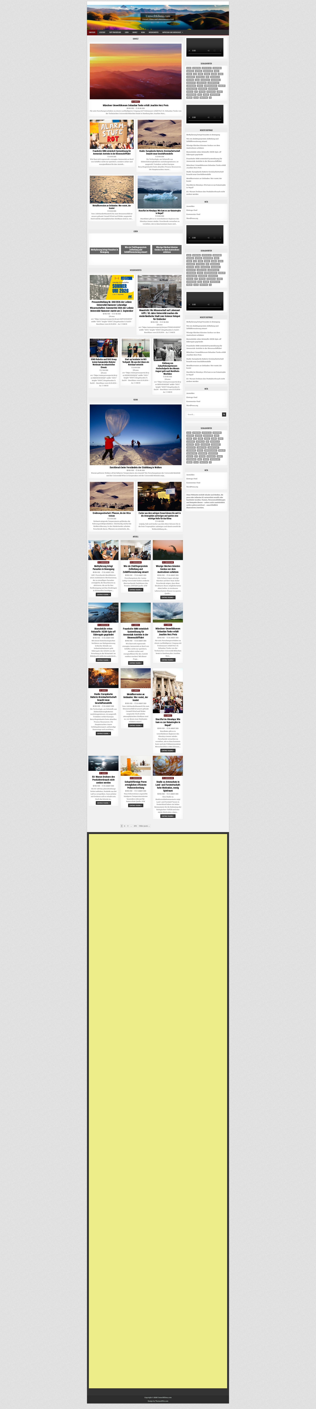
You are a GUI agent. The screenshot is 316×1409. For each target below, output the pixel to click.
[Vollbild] (223, 58)
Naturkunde (203, 92)
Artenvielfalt (206, 71)
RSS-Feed (131, 108)
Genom (220, 77)
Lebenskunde (104, 562)
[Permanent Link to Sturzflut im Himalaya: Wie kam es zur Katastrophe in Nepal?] (160, 192)
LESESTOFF (102, 32)
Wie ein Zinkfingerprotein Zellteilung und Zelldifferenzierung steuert (104, 249)
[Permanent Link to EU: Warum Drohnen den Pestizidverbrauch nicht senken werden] (103, 763)
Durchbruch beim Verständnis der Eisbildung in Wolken (136, 467)
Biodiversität (208, 74)
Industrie (190, 83)
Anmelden (190, 212)
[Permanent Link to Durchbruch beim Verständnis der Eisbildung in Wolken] (136, 434)
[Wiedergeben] (189, 58)
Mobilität (222, 89)
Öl (210, 101)
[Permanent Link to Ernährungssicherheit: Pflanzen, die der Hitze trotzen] (112, 496)
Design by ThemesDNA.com (158, 1401)
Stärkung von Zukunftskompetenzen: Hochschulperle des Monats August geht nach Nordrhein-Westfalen (167, 368)
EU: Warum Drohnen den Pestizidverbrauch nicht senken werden (103, 779)
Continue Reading (104, 594)
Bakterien (190, 74)
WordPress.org (192, 224)
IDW (207, 80)
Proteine (202, 95)
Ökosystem (203, 101)
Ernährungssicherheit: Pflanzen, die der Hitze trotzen (112, 514)
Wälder (189, 101)
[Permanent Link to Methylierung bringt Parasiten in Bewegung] (103, 550)
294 (135, 826)
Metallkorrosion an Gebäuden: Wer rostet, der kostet (112, 207)
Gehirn (214, 77)
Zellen (196, 101)
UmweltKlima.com (158, 16)
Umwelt (134, 32)
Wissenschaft (215, 98)
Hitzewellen (200, 80)
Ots (196, 95)
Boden (217, 74)
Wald (199, 98)
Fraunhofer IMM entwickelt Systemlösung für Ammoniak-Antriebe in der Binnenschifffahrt (112, 152)
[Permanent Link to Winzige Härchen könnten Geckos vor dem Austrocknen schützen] (168, 550)
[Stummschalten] (219, 58)
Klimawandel (216, 83)
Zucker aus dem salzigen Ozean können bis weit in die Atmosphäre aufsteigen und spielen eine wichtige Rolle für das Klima (159, 516)
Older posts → (144, 826)
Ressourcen (211, 95)
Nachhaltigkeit (192, 92)
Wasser (206, 98)
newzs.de (190, 95)
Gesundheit (190, 80)
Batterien (199, 74)
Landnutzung (201, 86)
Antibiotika (196, 71)
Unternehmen (191, 98)
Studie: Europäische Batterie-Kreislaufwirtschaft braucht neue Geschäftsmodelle (159, 152)
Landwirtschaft (213, 86)
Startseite (92, 32)
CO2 (195, 77)
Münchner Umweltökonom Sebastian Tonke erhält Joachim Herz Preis (135, 105)
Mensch (200, 89)
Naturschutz (213, 92)
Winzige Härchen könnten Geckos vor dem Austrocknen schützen (135, 249)
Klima (143, 32)
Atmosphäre (217, 71)
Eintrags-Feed (191, 216)
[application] (206, 49)
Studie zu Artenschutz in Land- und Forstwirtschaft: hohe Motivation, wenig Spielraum (168, 786)
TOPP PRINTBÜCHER (115, 32)
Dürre (200, 77)
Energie (207, 77)
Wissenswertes (153, 32)
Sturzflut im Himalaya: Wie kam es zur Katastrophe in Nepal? (159, 212)
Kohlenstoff (191, 86)
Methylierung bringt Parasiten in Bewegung (103, 568)
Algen (189, 71)
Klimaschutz (205, 83)
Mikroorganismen (211, 89)
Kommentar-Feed (193, 220)
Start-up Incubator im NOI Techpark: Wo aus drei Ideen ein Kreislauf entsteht (135, 362)
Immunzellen (215, 80)
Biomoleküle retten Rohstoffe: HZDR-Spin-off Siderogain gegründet (167, 259)
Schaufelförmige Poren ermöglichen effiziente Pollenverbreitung (136, 784)
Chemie (189, 77)
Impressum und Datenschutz (171, 32)
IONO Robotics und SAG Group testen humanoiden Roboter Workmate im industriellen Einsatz (104, 363)
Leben (126, 32)
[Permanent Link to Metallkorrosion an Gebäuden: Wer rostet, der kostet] (112, 190)
